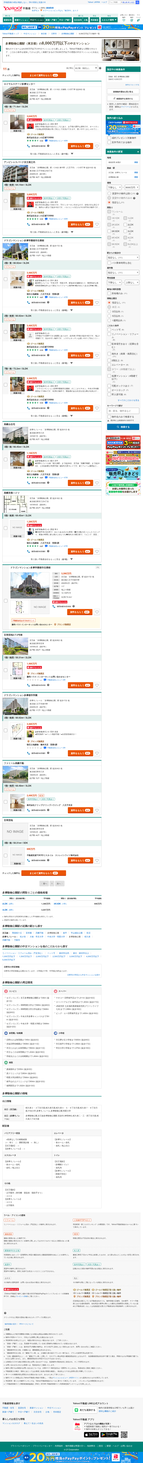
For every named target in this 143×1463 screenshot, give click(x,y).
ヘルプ (104, 2)
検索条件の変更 (115, 151)
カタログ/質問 (108, 19)
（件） (8, 903)
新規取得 (50, 7)
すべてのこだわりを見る (128, 400)
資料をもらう (80, 146)
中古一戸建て (65, 19)
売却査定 (94, 19)
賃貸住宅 (8, 19)
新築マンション (21, 19)
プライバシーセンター (42, 1445)
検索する (125, 426)
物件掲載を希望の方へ (75, 1445)
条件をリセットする (132, 84)
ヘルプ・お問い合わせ (122, 1445)
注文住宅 (78, 19)
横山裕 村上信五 (128, 2)
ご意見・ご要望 (104, 1445)
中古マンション (37, 19)
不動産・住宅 (8, 1407)
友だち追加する (87, 1409)
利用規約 (59, 1445)
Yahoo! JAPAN (94, 2)
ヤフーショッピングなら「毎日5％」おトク (60, 10)
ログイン (35, 10)
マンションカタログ (11, 1423)
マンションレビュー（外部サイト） (66, 1377)
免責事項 (91, 1445)
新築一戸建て (51, 19)
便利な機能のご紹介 (107, 1411)
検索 (137, 2)
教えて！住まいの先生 (33, 1423)
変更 (136, 162)
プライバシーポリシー (20, 1445)
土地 (86, 19)
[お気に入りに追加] (97, 146)
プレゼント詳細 (21, 1296)
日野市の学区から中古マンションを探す (83, 975)
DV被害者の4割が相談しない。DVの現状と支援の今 (25, 2)
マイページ (126, 106)
